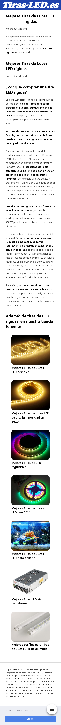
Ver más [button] (28, 711)
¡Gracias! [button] (30, 719)
